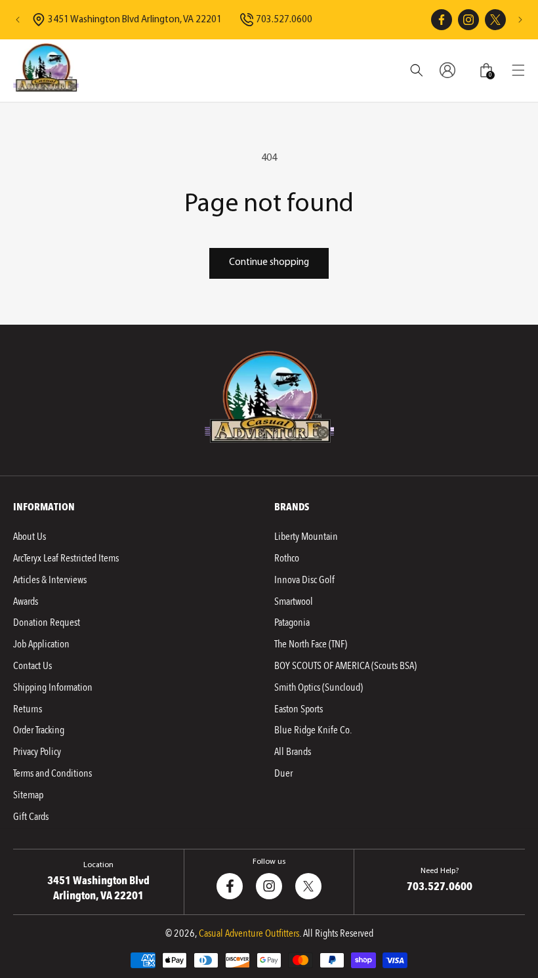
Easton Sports (298, 709)
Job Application (41, 644)
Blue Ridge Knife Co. (313, 730)
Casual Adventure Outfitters (249, 933)
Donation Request (46, 622)
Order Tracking (38, 730)
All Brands (292, 751)
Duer (283, 773)
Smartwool (293, 601)
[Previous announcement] (17, 19)
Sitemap (28, 795)
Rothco (286, 558)
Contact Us (32, 666)
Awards (25, 601)
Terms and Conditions (52, 773)
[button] (518, 70)
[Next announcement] (520, 19)
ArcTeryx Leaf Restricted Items (66, 558)
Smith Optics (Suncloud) (318, 687)
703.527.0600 (284, 20)
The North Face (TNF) (310, 644)
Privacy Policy (37, 751)
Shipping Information (53, 687)
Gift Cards (31, 816)
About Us (29, 536)
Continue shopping (269, 263)
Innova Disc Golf (304, 580)
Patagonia (292, 622)
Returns (27, 709)
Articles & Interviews (50, 580)
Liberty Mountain (306, 536)
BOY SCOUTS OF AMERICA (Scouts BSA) (345, 666)
